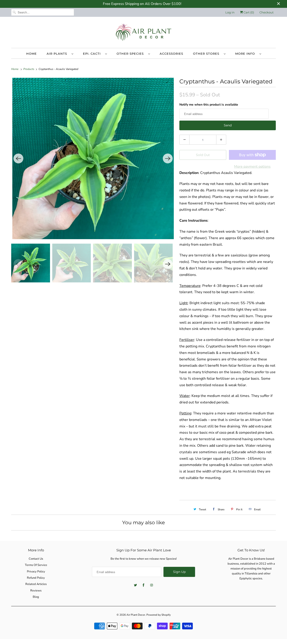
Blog (36, 597)
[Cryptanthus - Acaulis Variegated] (93, 158)
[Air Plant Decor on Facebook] (143, 585)
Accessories (171, 53)
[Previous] (18, 158)
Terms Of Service (36, 565)
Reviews (35, 591)
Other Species (131, 53)
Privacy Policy (36, 572)
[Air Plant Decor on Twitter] (135, 585)
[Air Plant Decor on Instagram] (151, 585)
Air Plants (58, 53)
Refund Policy (36, 578)
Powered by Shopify (158, 615)
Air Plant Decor (135, 615)
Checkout (266, 12)
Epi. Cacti (93, 53)
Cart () (248, 12)
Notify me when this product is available (208, 104)
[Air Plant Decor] (143, 33)
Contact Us (36, 559)
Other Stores (207, 53)
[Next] (168, 158)
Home (31, 53)
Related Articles (36, 584)
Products (29, 69)
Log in (230, 12)
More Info (246, 53)
